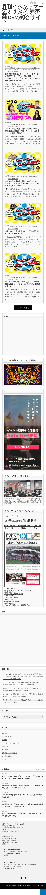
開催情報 (33, 69)
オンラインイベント (21, 68)
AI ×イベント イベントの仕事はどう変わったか (18, 590)
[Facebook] (25, 878)
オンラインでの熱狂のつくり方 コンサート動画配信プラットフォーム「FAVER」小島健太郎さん (22, 284)
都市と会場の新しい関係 (11, 601)
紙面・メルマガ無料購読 (9, 840)
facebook (34, 2)
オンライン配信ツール (33, 68)
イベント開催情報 (10, 68)
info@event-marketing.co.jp (10, 831)
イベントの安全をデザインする (13, 594)
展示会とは (5, 749)
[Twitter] (21, 878)
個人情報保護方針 (7, 756)
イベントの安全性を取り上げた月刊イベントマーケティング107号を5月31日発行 (22, 815)
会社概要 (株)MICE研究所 (10, 838)
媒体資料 (4, 740)
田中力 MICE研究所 (13, 71)
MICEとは (5, 746)
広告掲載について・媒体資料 (11, 842)
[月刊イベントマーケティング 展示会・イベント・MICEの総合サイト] (23, 14)
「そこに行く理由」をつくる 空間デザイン (17, 605)
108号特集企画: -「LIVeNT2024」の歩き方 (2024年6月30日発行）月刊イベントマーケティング (22, 805)
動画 (26, 69)
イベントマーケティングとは (11, 743)
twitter (31, 2)
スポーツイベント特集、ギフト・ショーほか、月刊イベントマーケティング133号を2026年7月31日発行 (22, 777)
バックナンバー (6, 736)
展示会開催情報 (33, 124)
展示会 (26, 124)
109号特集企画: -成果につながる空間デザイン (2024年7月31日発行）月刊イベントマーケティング (23, 787)
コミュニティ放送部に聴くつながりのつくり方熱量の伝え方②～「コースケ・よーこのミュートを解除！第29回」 (22, 131)
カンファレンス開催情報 (12, 69)
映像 (29, 69)
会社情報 (4, 733)
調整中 (6, 855)
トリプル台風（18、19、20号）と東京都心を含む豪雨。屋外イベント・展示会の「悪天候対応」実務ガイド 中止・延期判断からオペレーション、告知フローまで (23, 676)
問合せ (4, 759)
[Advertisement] (21, 337)
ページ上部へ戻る (43, 892)
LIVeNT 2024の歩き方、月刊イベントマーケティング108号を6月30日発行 (23, 796)
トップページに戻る (23, 308)
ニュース (21, 69)
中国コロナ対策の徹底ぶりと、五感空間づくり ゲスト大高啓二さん (22, 232)
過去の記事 (41, 769)
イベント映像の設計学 (11, 597)
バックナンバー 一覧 (11, 516)
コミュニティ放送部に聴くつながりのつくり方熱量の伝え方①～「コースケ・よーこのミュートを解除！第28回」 (22, 183)
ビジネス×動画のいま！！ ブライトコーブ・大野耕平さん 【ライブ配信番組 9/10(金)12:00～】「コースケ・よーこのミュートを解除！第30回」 (22, 77)
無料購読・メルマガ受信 (9, 753)
